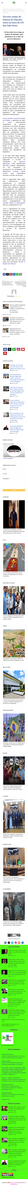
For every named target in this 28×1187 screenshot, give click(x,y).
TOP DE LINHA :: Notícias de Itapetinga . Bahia (13, 1068)
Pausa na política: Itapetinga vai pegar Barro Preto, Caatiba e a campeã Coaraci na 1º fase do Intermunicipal (17, 308)
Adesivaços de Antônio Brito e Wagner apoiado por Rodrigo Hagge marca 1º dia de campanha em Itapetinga (17, 391)
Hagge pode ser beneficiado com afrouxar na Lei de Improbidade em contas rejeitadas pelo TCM (17, 972)
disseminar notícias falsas (14, 171)
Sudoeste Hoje (5, 1099)
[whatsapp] (14, 349)
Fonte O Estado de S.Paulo (14, 263)
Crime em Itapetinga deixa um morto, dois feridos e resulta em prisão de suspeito (13, 1057)
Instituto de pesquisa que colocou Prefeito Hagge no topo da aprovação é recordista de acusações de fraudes (17, 1001)
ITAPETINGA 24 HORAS (7, 1054)
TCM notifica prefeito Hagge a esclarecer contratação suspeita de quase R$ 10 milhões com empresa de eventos (17, 1012)
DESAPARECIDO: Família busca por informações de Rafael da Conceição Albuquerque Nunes (12, 1087)
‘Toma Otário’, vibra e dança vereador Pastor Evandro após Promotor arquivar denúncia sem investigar (16, 962)
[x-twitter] (9, 349)
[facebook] (5, 349)
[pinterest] (5, 353)
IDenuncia (17, 296)
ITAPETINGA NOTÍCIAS (7, 1084)
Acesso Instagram (8, 458)
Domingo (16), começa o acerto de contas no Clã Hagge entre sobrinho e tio (17, 366)
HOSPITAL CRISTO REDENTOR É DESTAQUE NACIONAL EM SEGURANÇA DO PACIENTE (12, 1063)
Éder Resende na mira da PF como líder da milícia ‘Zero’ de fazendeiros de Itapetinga (16, 991)
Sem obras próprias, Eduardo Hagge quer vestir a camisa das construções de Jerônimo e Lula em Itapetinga (17, 378)
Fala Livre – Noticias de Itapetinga (11, 1078)
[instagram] (18, 349)
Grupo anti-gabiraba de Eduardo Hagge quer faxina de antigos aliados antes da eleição (17, 428)
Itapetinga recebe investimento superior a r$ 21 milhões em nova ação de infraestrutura (14, 1080)
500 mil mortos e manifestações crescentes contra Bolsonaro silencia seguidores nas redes (17, 981)
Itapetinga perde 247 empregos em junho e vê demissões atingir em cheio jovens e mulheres (17, 331)
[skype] (12, 943)
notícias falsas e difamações (14, 203)
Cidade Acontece (6, 1061)
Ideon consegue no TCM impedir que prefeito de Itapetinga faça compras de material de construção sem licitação (17, 416)
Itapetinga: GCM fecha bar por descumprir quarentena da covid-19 (13, 1095)
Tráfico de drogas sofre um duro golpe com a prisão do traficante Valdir (17, 952)
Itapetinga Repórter (7, 1093)
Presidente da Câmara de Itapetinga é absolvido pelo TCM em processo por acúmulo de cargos (17, 320)
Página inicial (6, 9)
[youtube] (23, 349)
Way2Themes (14, 1182)
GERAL (11, 9)
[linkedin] (22, 943)
